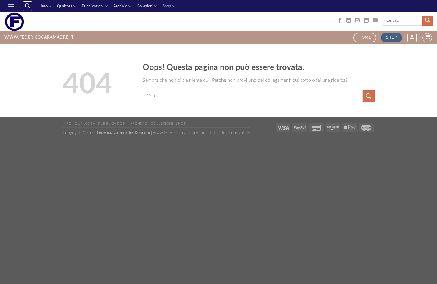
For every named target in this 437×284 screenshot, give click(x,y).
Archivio (120, 6)
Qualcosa (64, 6)
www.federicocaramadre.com (179, 132)
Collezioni (145, 6)
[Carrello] (427, 37)
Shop (167, 6)
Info (44, 6)
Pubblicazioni (92, 6)
